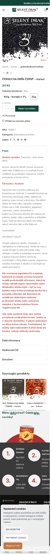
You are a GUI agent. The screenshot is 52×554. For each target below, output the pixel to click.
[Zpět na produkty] (7, 73)
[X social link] (14, 140)
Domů (5, 66)
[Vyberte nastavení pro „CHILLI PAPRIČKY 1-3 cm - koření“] (34, 396)
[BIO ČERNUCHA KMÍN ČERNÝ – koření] (13, 390)
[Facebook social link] (10, 140)
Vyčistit (7, 103)
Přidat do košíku (27, 108)
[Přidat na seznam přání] (15, 396)
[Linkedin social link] (21, 140)
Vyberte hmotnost (12, 91)
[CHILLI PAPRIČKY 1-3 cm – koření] (37, 390)
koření (14, 66)
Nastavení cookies (16, 537)
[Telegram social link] (25, 140)
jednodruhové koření (32, 66)
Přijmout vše (13, 545)
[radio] (15, 96)
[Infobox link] (13, 459)
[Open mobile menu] (3, 10)
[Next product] (11, 73)
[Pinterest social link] (18, 140)
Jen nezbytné (13, 529)
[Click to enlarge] (7, 57)
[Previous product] (4, 73)
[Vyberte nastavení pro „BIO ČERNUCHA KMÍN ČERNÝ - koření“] (10, 396)
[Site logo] (25, 9)
